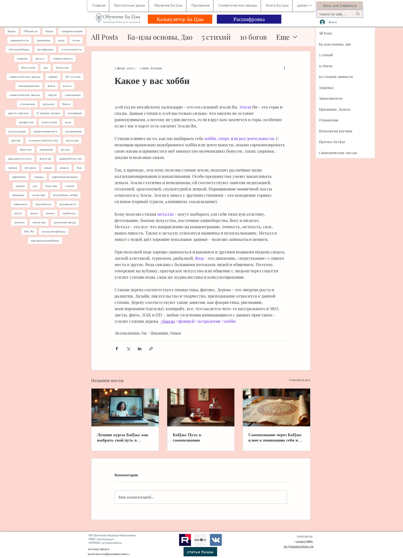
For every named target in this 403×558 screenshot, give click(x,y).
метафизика (45, 49)
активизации (73, 131)
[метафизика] (200, 540)
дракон (20, 186)
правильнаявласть (45, 131)
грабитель (69, 213)
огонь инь (38, 195)
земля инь (39, 222)
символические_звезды (24, 76)
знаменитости (19, 40)
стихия (69, 186)
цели (68, 122)
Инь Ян (29, 231)
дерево (53, 76)
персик (52, 95)
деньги (64, 167)
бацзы (49, 31)
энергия (22, 58)
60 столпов (73, 76)
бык (79, 167)
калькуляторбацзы (54, 231)
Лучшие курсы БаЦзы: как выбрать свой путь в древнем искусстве (122, 437)
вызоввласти (67, 204)
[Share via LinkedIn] (139, 348)
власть (67, 86)
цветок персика (18, 113)
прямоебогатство (70, 158)
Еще (283, 37)
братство (26, 149)
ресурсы (30, 167)
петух (18, 213)
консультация (17, 131)
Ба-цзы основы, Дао (159, 37)
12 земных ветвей (48, 113)
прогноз (19, 222)
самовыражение (28, 86)
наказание (46, 149)
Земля (66, 104)
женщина (18, 195)
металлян (72, 140)
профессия (26, 122)
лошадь (39, 177)
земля (51, 86)
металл (40, 58)
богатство (62, 67)
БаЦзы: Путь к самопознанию (187, 437)
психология (49, 122)
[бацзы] (201, 407)
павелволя (20, 204)
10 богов (253, 37)
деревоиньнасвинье (65, 177)
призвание (43, 40)
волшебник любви (65, 195)
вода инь (51, 186)
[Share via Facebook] (117, 348)
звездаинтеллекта (19, 158)
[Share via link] (151, 348)
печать (50, 213)
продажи (48, 104)
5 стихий (216, 37)
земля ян (45, 158)
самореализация (71, 31)
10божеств (30, 31)
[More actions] (284, 68)
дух (35, 186)
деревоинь (19, 177)
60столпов (28, 67)
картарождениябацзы (45, 240)
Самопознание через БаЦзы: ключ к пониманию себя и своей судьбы (275, 437)
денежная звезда (65, 222)
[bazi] (216, 540)
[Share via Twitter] (128, 348)
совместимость (63, 58)
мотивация (75, 113)
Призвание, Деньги (166, 332)
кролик (16, 140)
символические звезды (24, 95)
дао (45, 67)
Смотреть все (299, 380)
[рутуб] (185, 540)
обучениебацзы (18, 49)
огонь (76, 40)
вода (61, 40)
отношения (27, 104)
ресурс (65, 149)
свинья (12, 167)
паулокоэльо (43, 204)
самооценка (72, 95)
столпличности (71, 49)
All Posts (104, 37)
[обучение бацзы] (125, 407)
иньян (48, 167)
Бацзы (12, 31)
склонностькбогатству (43, 140)
